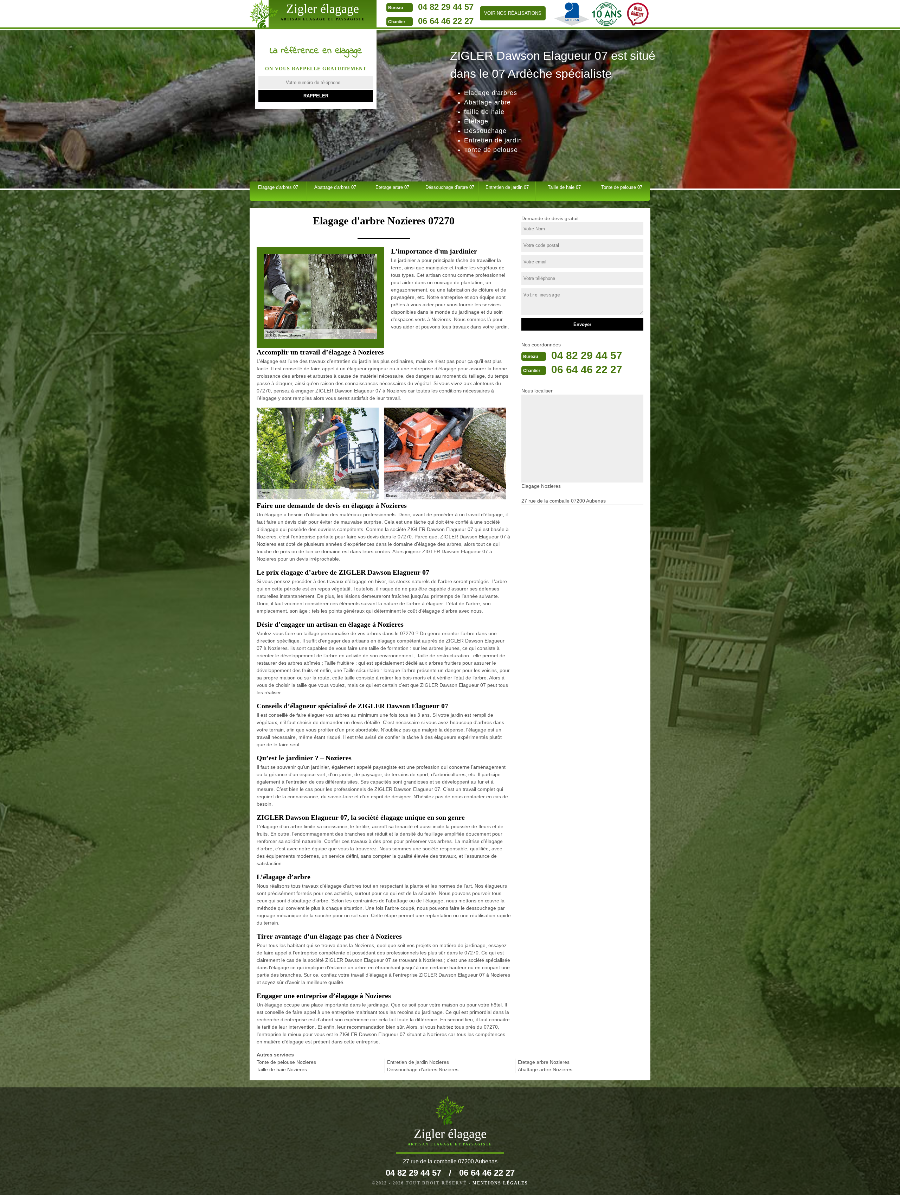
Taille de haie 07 (564, 187)
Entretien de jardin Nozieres (418, 1062)
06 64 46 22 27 (446, 21)
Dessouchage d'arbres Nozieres (422, 1069)
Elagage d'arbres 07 (278, 187)
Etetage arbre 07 (392, 187)
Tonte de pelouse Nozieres (286, 1062)
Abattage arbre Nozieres (545, 1069)
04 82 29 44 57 (446, 7)
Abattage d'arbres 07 (335, 187)
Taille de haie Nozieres (282, 1069)
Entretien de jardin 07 (507, 187)
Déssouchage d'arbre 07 (449, 187)
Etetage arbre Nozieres (544, 1062)
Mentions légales (500, 1183)
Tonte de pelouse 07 (621, 187)
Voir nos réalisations (512, 13)
